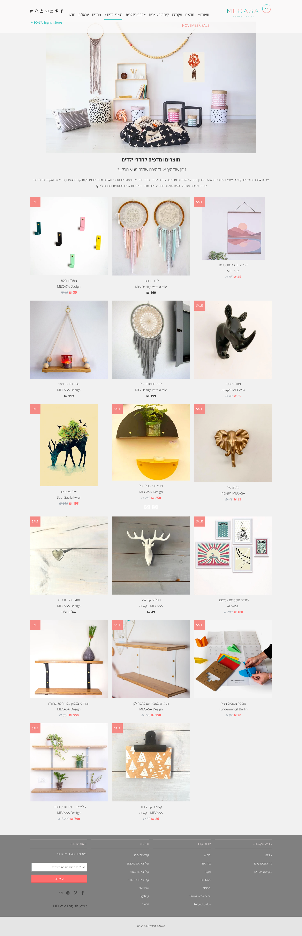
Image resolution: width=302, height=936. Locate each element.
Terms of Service (200, 896)
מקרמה (177, 14)
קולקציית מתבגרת (139, 872)
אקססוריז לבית (136, 14)
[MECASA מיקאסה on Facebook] (62, 12)
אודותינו (268, 855)
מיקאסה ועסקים (263, 872)
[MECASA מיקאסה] (249, 10)
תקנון (208, 872)
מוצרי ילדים (113, 14)
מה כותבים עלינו (263, 863)
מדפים (189, 14)
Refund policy (202, 904)
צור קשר (206, 863)
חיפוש (207, 855)
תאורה (203, 14)
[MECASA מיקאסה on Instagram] (52, 12)
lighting (144, 896)
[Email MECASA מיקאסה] (47, 12)
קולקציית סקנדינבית (138, 863)
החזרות (207, 888)
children (144, 888)
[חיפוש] (37, 12)
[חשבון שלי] (42, 12)
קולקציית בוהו (141, 855)
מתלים (96, 14)
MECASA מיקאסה (146, 926)
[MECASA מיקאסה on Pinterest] (57, 12)
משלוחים (206, 880)
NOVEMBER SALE (195, 25)
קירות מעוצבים (159, 14)
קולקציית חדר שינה (138, 880)
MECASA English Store (46, 22)
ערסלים (83, 14)
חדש (72, 14)
